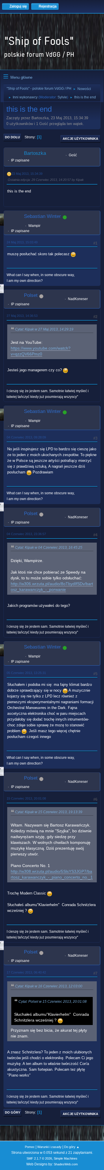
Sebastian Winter (42, 216)
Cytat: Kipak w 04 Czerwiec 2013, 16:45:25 (48, 547)
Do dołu (12, 137)
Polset (31, 295)
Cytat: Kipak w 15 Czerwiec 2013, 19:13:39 (48, 812)
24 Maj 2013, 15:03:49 (22, 242)
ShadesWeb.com (66, 1164)
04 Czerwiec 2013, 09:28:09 (26, 437)
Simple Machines (65, 1158)
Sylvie (62, 97)
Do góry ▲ (71, 1147)
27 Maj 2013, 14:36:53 (22, 315)
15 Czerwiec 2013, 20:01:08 (26, 798)
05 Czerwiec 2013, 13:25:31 (26, 673)
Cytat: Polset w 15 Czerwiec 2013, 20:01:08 (52, 1002)
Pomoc (30, 1147)
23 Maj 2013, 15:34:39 (27, 173)
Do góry (12, 1112)
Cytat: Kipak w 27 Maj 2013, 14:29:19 (44, 329)
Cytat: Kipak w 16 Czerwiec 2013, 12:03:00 (48, 986)
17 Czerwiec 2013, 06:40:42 (26, 972)
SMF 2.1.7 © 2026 (39, 1158)
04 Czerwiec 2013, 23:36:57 (26, 534)
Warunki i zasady (49, 1147)
